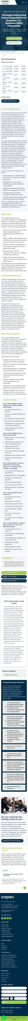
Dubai (2, 943)
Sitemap (3, 979)
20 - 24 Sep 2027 (6, 87)
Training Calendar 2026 (7, 934)
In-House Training (5, 932)
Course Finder (4, 925)
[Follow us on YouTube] (10, 918)
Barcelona (3, 949)
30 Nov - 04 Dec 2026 (7, 74)
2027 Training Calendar (7, 1012)
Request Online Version (9, 101)
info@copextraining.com (10, 907)
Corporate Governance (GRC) (9, 957)
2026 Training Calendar (7, 1010)
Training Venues (5, 930)
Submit (5, 1002)
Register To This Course (14, 43)
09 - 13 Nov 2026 (7, 71)
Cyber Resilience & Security (8, 965)
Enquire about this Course (10, 572)
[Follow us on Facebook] (2, 918)
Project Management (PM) (8, 961)
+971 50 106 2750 (14, 906)
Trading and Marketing (10, 51)
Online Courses (5, 927)
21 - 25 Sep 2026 (7, 69)
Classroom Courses (6, 928)
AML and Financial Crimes (7, 963)
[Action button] (11, 998)
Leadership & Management (8, 955)
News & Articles (5, 977)
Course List (4, 981)
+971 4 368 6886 (7, 904)
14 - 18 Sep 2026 (7, 66)
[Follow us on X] (5, 918)
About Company (5, 973)
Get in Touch (4, 975)
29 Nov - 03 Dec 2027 (7, 91)
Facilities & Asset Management (9, 967)
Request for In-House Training (11, 841)
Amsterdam (4, 947)
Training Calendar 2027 (7, 936)
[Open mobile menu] (26, 2)
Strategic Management (7, 959)
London (3, 945)
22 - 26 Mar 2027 (6, 79)
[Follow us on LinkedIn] (8, 918)
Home (2, 51)
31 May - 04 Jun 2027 (7, 83)
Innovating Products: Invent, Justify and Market (13, 874)
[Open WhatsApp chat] (3, 1017)
